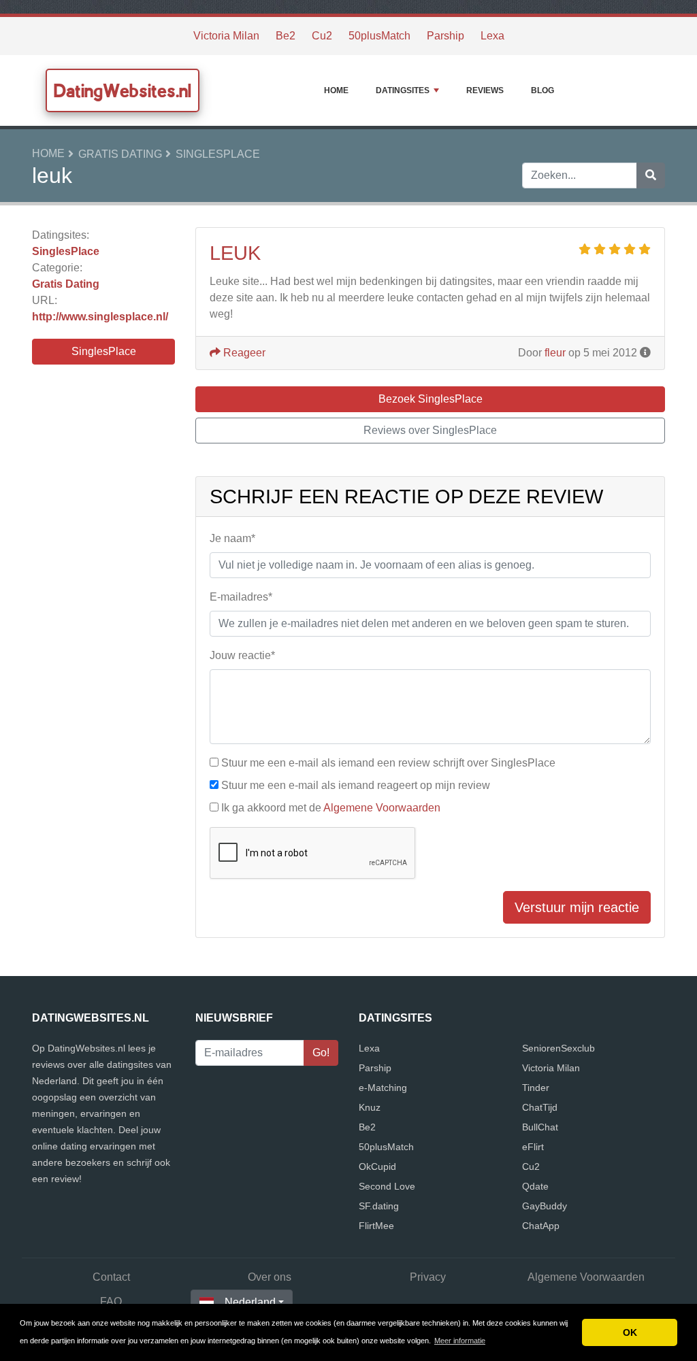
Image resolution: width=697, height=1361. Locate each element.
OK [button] (630, 1332)
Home (336, 90)
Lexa (492, 35)
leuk (235, 253)
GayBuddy (544, 1205)
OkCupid (377, 1166)
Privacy (428, 1277)
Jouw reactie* (242, 655)
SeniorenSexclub (558, 1048)
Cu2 (322, 35)
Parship (445, 35)
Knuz (369, 1107)
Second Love (387, 1186)
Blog (542, 90)
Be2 (285, 35)
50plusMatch (379, 35)
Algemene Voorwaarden (381, 807)
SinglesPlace (218, 154)
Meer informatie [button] (459, 1341)
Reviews (485, 90)
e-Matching (383, 1087)
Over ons (269, 1277)
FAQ (111, 1301)
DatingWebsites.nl (122, 90)
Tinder (535, 1087)
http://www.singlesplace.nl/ (100, 316)
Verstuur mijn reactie (577, 907)
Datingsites (402, 90)
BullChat (540, 1127)
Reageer (243, 352)
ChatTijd (539, 1107)
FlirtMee (376, 1225)
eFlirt (533, 1146)
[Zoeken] (650, 175)
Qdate (535, 1186)
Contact (111, 1277)
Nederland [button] (250, 1302)
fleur (555, 352)
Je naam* (232, 538)
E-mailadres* (241, 597)
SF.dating (379, 1205)
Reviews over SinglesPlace (430, 430)
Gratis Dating (120, 154)
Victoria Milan (226, 35)
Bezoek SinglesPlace (430, 399)
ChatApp (541, 1225)
